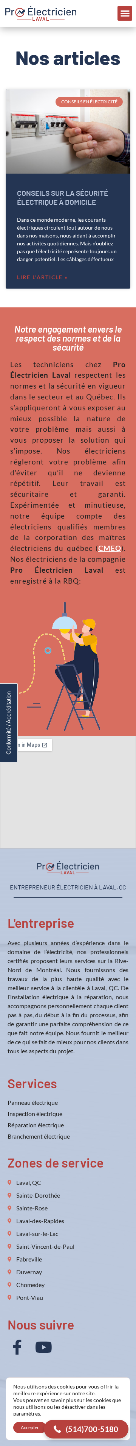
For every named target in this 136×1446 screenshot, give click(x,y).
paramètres (26, 1413)
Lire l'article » (42, 277)
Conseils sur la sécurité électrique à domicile (62, 197)
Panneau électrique (33, 1102)
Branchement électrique (39, 1136)
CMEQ (109, 548)
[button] (124, 13)
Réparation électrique (36, 1124)
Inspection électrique (35, 1113)
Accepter (30, 1427)
